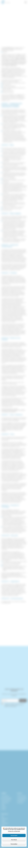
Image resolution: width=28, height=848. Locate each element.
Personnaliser (14, 844)
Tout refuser (14, 839)
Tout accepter (14, 835)
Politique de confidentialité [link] (14, 831)
